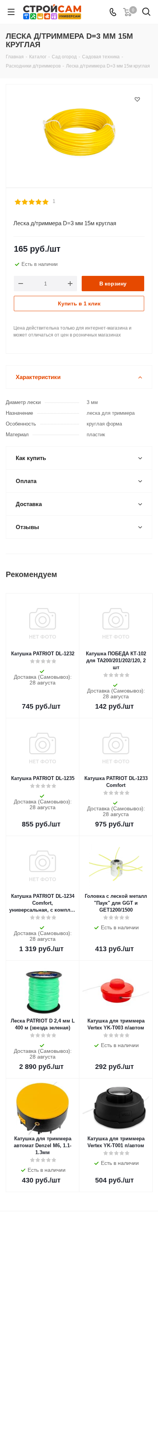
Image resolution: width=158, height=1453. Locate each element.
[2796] (79, 132)
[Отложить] (137, 99)
